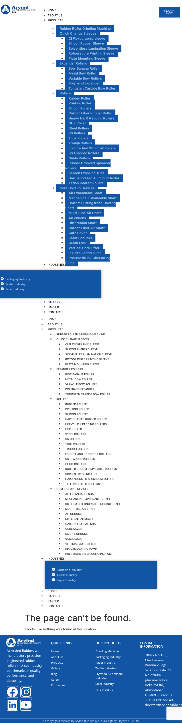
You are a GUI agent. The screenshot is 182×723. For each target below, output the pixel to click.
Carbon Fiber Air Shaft (82, 524)
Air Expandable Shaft (81, 494)
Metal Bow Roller (78, 379)
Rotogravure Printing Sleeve (87, 359)
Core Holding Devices (72, 488)
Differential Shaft (79, 518)
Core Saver (73, 528)
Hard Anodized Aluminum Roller (89, 479)
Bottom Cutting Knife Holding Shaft (93, 504)
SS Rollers (73, 439)
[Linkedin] (12, 705)
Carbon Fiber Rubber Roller (86, 419)
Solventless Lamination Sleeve (88, 354)
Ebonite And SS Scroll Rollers (88, 454)
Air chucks (73, 514)
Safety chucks (76, 533)
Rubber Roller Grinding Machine (80, 334)
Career (53, 601)
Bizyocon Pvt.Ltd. (128, 721)
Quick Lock (73, 538)
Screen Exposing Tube (81, 474)
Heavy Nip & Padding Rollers (86, 424)
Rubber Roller (76, 404)
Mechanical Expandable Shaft (88, 498)
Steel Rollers (75, 434)
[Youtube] (26, 705)
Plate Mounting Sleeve (82, 364)
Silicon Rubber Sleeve (81, 349)
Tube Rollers (75, 444)
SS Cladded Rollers (80, 459)
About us (54, 324)
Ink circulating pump (81, 548)
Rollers (62, 399)
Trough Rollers (77, 449)
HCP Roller (73, 429)
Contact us (56, 606)
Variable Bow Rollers (81, 384)
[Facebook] (12, 692)
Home (51, 319)
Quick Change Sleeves (72, 339)
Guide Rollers (75, 464)
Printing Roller (77, 409)
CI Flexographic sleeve (82, 344)
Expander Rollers (69, 369)
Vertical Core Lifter (80, 543)
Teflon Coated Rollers (82, 484)
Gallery (53, 596)
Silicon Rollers (77, 414)
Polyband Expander (79, 389)
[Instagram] (26, 692)
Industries (56, 558)
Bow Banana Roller (79, 374)
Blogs (52, 591)
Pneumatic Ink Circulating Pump (89, 553)
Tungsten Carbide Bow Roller (87, 394)
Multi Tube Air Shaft (80, 508)
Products (55, 329)
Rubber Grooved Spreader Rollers (91, 469)
